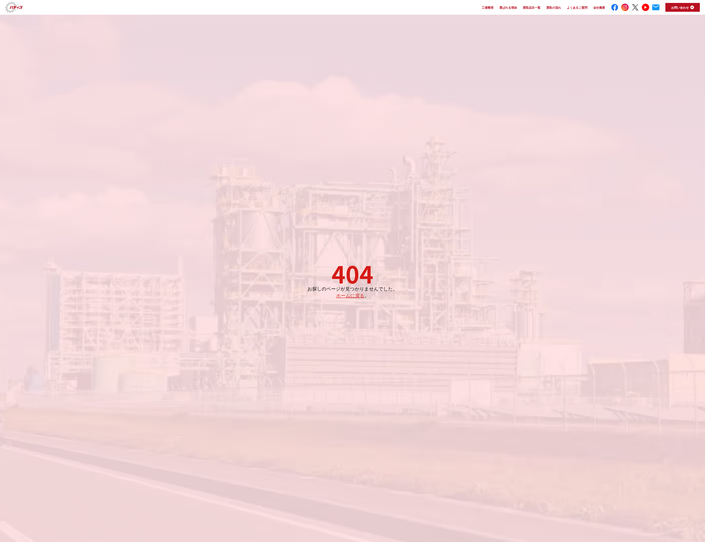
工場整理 (488, 7)
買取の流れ (553, 7)
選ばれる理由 (508, 7)
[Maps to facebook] (614, 7)
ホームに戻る (350, 295)
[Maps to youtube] (645, 7)
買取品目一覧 (531, 7)
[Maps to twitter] (635, 7)
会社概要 (599, 7)
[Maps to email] (655, 7)
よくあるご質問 (577, 7)
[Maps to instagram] (625, 7)
